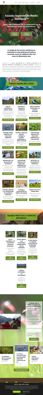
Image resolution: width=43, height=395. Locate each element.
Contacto (32, 2)
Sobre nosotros (25, 2)
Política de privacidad (29, 389)
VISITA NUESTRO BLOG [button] (21, 370)
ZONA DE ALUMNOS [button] (26, 34)
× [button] (41, 383)
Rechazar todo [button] (26, 391)
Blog (19, 2)
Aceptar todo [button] (16, 391)
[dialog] (21, 389)
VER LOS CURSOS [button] (15, 34)
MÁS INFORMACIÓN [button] (8, 119)
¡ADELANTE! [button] (34, 339)
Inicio (16, 2)
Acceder (38, 2)
